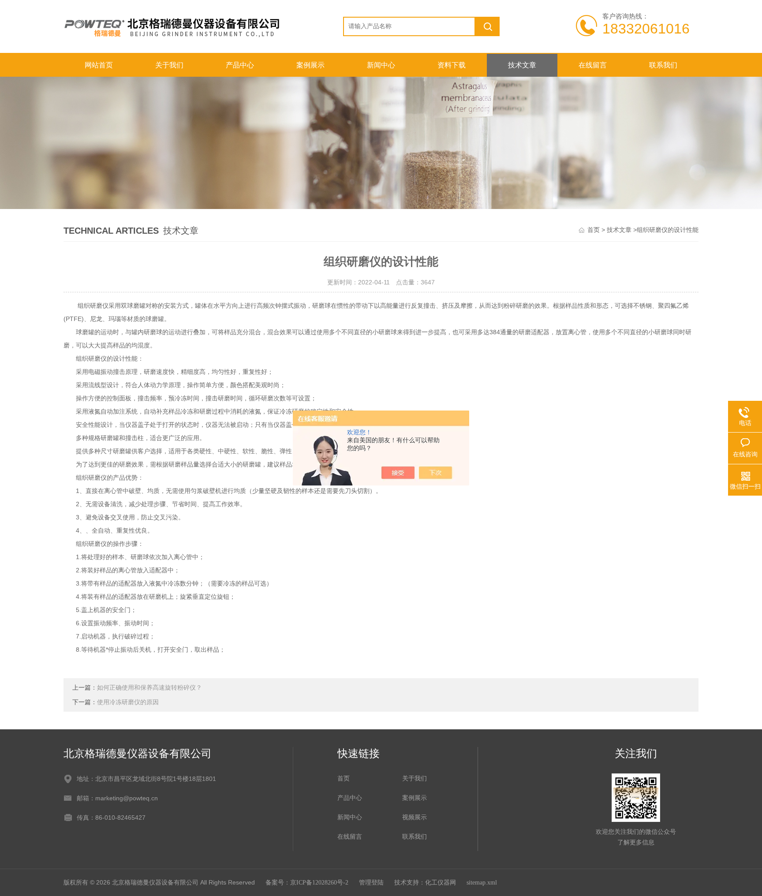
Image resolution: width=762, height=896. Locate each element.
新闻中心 (381, 65)
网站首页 (99, 65)
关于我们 (169, 65)
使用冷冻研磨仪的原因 (128, 702)
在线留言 (593, 65)
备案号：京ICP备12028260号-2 (306, 882)
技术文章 (522, 65)
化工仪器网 (440, 882)
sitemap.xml (482, 882)
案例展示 (310, 65)
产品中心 (240, 65)
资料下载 (451, 65)
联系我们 (663, 65)
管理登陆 (371, 882)
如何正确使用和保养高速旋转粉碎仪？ (149, 687)
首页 (593, 230)
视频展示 (414, 817)
